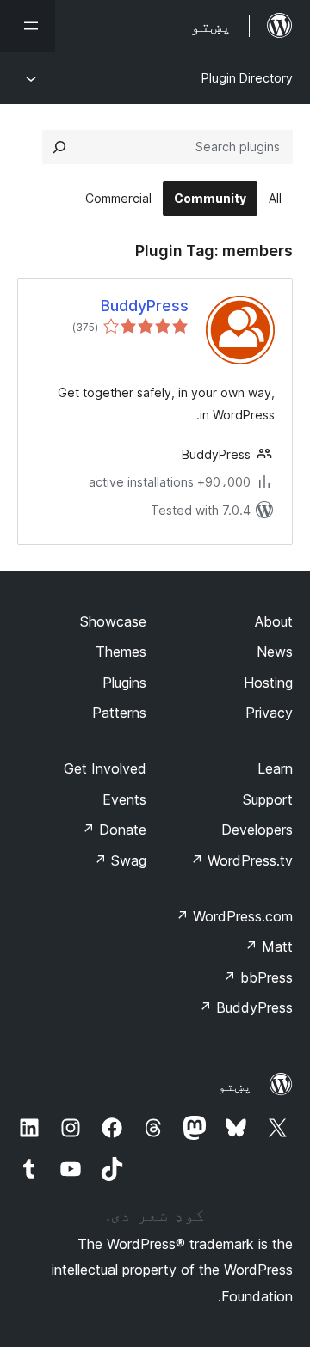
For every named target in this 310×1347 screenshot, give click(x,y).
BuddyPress (145, 306)
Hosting (268, 682)
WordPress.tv (241, 860)
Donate (114, 829)
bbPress (258, 977)
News (275, 651)
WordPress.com (234, 916)
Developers (257, 829)
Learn (275, 768)
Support (268, 799)
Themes (121, 651)
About (274, 621)
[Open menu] (27, 26)
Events (124, 799)
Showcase (113, 621)
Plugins (124, 682)
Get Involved (105, 768)
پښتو (235, 1085)
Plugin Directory (247, 77)
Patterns (119, 712)
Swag (120, 860)
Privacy (269, 712)
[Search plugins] (59, 147)
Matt (269, 946)
